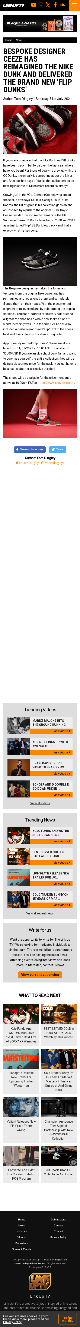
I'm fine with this (67, 1319)
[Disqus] (40, 526)
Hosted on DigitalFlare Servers (30, 1263)
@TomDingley (29, 462)
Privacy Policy (58, 1237)
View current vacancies (40, 975)
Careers (58, 1225)
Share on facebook (31, 449)
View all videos (40, 803)
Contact (58, 1231)
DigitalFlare (61, 1259)
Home (8, 40)
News (19, 40)
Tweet (60, 449)
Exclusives (21, 1243)
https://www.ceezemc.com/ (57, 382)
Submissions (58, 1219)
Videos (21, 1237)
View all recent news (40, 913)
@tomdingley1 (54, 462)
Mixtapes (21, 1231)
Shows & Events (21, 1249)
